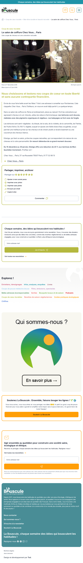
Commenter (39, 198)
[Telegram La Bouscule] (27, 175)
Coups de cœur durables (12, 297)
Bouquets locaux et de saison (51, 293)
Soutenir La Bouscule (41, 414)
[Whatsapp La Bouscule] (29, 175)
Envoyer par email (13, 189)
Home (3, 19)
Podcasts (69, 293)
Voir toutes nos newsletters (14, 256)
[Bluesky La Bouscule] (32, 175)
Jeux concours (8, 553)
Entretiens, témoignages (12, 284)
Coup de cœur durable (13, 19)
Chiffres (5, 301)
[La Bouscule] (10, 10)
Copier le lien (11, 192)
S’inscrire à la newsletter (14, 524)
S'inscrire (65, 10)
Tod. (29, 557)
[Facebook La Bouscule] (16, 175)
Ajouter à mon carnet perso (17, 179)
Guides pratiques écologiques (66, 297)
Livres (49, 284)
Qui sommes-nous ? (12, 519)
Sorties (34, 293)
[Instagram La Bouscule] (19, 175)
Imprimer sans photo (14, 185)
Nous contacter (10, 515)
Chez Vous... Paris (15, 161)
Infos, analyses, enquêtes (34, 284)
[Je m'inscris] (41, 466)
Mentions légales (9, 551)
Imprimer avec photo (14, 182)
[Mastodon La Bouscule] (24, 175)
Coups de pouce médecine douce (15, 289)
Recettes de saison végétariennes (38, 297)
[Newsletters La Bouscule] (26, 541)
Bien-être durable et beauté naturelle (36, 19)
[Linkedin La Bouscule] (21, 175)
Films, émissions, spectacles (43, 289)
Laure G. (78, 85)
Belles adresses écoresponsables (15, 293)
